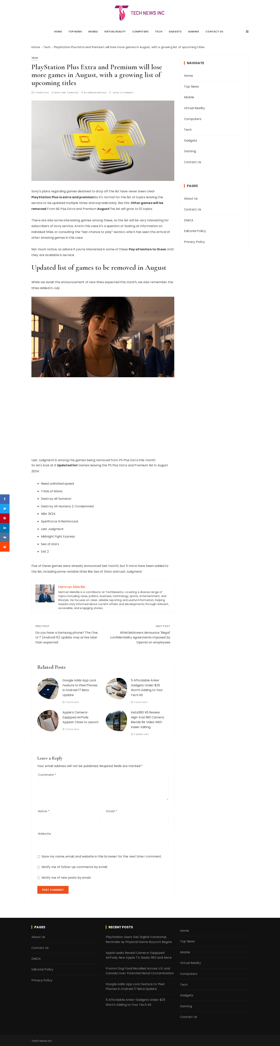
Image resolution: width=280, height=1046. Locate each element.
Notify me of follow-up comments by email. (75, 867)
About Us (191, 198)
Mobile (93, 31)
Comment (47, 775)
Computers (140, 31)
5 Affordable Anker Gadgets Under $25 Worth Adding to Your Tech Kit (147, 687)
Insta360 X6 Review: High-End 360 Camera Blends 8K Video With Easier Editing (147, 719)
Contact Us (214, 31)
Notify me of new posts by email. (66, 878)
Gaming (193, 31)
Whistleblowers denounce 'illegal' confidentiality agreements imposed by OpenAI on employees (140, 637)
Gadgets (175, 31)
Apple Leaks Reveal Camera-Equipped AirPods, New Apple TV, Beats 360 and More (139, 955)
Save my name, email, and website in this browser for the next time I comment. (102, 856)
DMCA (189, 220)
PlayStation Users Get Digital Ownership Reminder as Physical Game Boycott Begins (139, 939)
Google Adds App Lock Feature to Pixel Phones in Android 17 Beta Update (80, 687)
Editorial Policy (195, 231)
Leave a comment (123, 93)
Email (111, 811)
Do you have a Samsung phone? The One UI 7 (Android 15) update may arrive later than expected (66, 637)
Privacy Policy (194, 242)
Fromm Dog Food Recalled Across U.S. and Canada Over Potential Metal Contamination (140, 971)
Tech (158, 31)
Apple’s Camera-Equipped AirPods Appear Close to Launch (80, 717)
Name (44, 811)
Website (44, 834)
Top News (75, 31)
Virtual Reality (115, 31)
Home (58, 31)
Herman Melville (96, 93)
